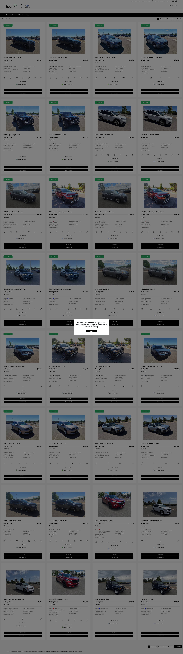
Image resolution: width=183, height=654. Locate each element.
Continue (91, 331)
